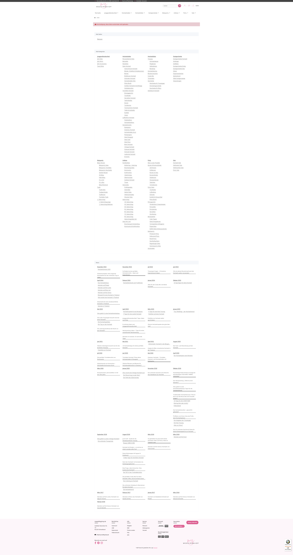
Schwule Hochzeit (129, 152)
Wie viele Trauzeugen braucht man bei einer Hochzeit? (108, 318)
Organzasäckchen (178, 73)
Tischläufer (127, 95)
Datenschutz (115, 530)
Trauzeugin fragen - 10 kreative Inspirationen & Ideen (157, 272)
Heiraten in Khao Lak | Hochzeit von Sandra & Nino (133, 497)
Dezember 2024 (101, 267)
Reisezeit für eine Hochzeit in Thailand (108, 295)
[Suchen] (179, 5)
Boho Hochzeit (128, 144)
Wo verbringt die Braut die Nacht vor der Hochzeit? (107, 329)
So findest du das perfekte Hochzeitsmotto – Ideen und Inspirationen (130, 273)
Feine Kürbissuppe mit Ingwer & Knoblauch (132, 454)
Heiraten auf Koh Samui (104, 292)
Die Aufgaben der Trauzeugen (182, 420)
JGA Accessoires (102, 64)
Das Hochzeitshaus (103, 283)
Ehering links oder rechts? (181, 403)
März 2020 (100, 368)
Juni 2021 (100, 341)
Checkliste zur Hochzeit (104, 350)
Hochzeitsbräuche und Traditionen (133, 283)
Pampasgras (128, 134)
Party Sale (176, 170)
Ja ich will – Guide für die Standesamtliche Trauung (130, 439)
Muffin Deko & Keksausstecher (158, 229)
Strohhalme (153, 214)
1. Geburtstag (101, 199)
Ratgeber (129, 525)
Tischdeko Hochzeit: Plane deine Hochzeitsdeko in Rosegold (132, 358)
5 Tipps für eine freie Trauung (156, 311)
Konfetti (126, 112)
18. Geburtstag (128, 202)
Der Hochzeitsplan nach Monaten (183, 355)
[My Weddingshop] (104, 6)
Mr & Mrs (126, 156)
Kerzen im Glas (154, 172)
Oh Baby (101, 175)
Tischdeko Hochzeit (128, 90)
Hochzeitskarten (152, 71)
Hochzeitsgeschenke (155, 86)
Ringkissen (153, 64)
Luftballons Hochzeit (128, 117)
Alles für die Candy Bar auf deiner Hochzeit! (157, 285)
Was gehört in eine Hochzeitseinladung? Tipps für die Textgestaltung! (182, 388)
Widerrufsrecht (115, 532)
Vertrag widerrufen (192, 522)
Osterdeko (127, 189)
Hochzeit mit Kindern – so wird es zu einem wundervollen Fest (133, 448)
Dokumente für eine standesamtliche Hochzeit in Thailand (107, 302)
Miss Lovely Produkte (154, 163)
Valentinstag (128, 175)
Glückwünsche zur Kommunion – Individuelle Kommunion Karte (106, 364)
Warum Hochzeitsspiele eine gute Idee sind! (159, 325)
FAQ (128, 532)
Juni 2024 (176, 267)
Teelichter (152, 182)
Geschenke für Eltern (155, 88)
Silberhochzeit (128, 177)
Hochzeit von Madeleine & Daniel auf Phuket (158, 497)
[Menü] (290, 540)
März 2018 (176, 434)
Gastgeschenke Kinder (179, 66)
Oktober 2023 (177, 280)
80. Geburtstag (128, 216)
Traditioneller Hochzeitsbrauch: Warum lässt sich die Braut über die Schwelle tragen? (184, 396)
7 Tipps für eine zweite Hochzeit (132, 314)
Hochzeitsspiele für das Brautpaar (133, 311)
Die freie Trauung (179, 423)
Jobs (128, 535)
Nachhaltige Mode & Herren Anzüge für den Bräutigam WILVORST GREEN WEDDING (184, 374)
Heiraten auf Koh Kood (180, 437)
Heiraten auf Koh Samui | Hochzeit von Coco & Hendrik (108, 507)
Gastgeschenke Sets (179, 68)
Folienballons (128, 120)
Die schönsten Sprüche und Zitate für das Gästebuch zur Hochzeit (158, 373)
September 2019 (102, 434)
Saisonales (126, 185)
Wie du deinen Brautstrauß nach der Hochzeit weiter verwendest (183, 272)
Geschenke (151, 81)
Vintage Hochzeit (129, 147)
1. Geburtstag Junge (105, 202)
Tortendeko (151, 78)
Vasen (126, 115)
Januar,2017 (151, 492)
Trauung (150, 59)
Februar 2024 (126, 280)
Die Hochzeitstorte (128, 489)
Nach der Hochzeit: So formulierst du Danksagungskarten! (133, 463)
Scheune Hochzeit (129, 149)
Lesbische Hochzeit (129, 154)
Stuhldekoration (128, 88)
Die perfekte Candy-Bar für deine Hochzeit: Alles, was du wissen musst (133, 477)
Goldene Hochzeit (129, 180)
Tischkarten (127, 105)
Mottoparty (151, 231)
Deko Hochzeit (127, 66)
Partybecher (153, 209)
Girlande (152, 194)
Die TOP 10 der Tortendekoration (132, 472)
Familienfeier (126, 163)
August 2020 (177, 341)
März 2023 (151, 309)
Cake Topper (153, 219)
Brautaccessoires (153, 73)
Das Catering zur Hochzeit (130, 481)
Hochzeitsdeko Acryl (130, 132)
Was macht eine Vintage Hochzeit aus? (134, 372)
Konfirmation (128, 172)
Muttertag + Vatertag (130, 165)
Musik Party (153, 238)
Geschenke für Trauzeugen (157, 83)
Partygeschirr (152, 202)
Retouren (145, 525)
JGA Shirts (100, 61)
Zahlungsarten (146, 528)
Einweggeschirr (128, 93)
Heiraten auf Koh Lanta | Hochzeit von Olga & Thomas (108, 497)
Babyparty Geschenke (105, 170)
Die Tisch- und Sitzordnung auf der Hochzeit (183, 346)
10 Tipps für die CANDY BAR (182, 401)
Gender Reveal (103, 172)
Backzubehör (151, 216)
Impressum (114, 525)
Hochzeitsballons (129, 122)
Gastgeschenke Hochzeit (180, 59)
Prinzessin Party (154, 233)
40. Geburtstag (128, 207)
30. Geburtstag (128, 204)
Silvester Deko (128, 197)
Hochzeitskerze (154, 61)
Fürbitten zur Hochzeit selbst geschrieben (156, 319)
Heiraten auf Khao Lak (104, 290)
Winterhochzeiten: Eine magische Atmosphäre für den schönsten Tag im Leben (108, 275)
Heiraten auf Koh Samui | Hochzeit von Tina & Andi (158, 447)
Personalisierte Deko (128, 59)
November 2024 (127, 267)
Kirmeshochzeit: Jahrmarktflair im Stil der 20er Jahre (107, 373)
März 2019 (151, 434)
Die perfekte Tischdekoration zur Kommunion (106, 358)
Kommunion (127, 170)
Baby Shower (101, 163)
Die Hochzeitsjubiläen (104, 322)
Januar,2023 (176, 309)
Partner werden (131, 530)
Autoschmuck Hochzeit (130, 68)
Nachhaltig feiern (154, 241)
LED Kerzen (153, 167)
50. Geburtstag (128, 209)
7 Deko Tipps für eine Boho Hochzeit (133, 457)
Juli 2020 (99, 353)
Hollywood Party (154, 236)
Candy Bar (151, 76)
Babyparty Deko (104, 165)
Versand (145, 530)
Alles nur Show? (178, 425)
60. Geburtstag (128, 211)
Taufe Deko (102, 189)
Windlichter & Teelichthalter (157, 204)
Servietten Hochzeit (130, 98)
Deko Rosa (127, 142)
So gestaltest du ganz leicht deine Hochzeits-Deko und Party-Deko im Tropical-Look (158, 440)
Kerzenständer (154, 175)
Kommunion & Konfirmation (132, 226)
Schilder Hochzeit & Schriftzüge (133, 86)
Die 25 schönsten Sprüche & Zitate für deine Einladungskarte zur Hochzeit (184, 430)
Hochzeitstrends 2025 (104, 269)
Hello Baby (102, 177)
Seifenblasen (153, 66)
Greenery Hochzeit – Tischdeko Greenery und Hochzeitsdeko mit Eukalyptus (157, 359)
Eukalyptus (127, 127)
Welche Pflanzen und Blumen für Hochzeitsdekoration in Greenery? (132, 364)
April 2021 (151, 341)
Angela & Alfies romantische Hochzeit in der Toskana (159, 349)
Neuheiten (125, 64)
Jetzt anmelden (178, 526)
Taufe (98, 187)
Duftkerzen (153, 170)
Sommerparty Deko (155, 246)
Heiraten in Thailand (103, 306)
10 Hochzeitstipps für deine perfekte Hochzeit (133, 346)
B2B (128, 528)
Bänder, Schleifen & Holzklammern (134, 71)
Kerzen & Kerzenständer (154, 165)
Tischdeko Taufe (103, 197)
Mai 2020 (150, 353)
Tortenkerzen (153, 185)
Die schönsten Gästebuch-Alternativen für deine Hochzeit (134, 486)
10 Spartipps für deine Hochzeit (183, 283)
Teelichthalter (128, 100)
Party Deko (151, 187)
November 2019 (152, 368)
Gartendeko (151, 248)
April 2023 (126, 309)
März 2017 (100, 492)
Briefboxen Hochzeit (130, 76)
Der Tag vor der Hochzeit (105, 324)
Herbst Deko (127, 192)
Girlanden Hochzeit (129, 78)
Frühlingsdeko (128, 187)
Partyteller (153, 207)
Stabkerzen (153, 177)
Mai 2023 (100, 309)
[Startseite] (94, 17)
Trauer (126, 182)
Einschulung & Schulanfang (132, 224)
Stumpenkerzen (154, 180)
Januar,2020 (126, 368)
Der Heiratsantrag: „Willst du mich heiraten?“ (183, 381)
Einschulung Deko (129, 167)
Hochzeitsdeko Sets (130, 81)
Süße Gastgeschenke (179, 78)
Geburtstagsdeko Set (130, 219)
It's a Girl (101, 180)
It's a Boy (101, 182)
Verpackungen (177, 81)
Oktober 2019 (177, 368)
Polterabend (177, 405)
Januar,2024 (151, 280)
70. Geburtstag (128, 214)
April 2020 (176, 353)
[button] (185, 6)
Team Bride (100, 66)
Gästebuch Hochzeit (153, 90)
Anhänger (176, 61)
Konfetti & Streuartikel (156, 197)
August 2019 (126, 434)
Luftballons (153, 192)
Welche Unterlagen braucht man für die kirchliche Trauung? (108, 346)
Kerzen (126, 103)
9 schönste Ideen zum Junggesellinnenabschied (130, 325)
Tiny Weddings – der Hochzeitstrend (184, 311)
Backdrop (152, 68)
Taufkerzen (102, 194)
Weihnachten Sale (178, 167)
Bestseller (125, 61)
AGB (113, 528)
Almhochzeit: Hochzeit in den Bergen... (159, 344)
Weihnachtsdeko (129, 194)
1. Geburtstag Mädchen (106, 204)
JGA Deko (100, 59)
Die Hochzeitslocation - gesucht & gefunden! (182, 411)
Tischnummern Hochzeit (131, 108)
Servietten (153, 211)
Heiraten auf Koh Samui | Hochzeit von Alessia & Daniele (184, 497)
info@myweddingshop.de (102, 534)
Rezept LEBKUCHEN (129, 443)
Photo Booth (127, 83)
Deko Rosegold (128, 137)
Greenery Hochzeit (129, 130)
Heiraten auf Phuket (103, 285)
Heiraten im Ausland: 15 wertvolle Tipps (132, 337)
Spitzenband (176, 76)
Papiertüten (153, 226)
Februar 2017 (126, 492)
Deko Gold (127, 139)
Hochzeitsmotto (127, 125)
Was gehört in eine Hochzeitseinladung (108, 313)
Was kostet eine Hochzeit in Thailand (108, 297)
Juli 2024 (150, 267)
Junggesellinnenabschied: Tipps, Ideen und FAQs (133, 319)
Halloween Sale (177, 165)
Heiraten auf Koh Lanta (104, 287)
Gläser (175, 71)
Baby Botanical (103, 185)
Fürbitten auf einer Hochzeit (156, 314)
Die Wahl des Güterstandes (131, 377)
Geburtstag (126, 199)
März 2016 (176, 492)
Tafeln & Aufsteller (129, 110)
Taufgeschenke (103, 192)
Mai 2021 (125, 341)
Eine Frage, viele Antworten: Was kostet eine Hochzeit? (132, 469)
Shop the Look (127, 221)
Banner (126, 73)
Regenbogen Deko (155, 243)
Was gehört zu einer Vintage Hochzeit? (108, 438)
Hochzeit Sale (177, 163)
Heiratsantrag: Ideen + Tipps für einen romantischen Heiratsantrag (133, 331)
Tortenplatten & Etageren (157, 224)
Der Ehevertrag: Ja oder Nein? (131, 375)
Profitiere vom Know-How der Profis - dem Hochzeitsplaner (183, 417)
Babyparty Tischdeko (105, 167)
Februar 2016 (101, 501)
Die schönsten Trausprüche (105, 441)
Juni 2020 (125, 353)
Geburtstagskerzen (155, 221)
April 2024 (100, 280)
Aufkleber (176, 64)
